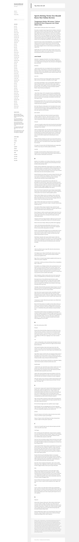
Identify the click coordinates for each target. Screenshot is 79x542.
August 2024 (16, 62)
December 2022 (16, 94)
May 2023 (15, 86)
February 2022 (16, 106)
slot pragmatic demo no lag (55, 529)
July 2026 (15, 26)
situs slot (15, 138)
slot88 (15, 152)
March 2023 (16, 89)
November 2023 (16, 76)
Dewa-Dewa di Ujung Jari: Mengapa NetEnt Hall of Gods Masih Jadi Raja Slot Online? (18, 119)
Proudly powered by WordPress (45, 539)
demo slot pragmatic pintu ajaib (39, 525)
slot (14, 144)
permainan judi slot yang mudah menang (48, 527)
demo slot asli (44, 523)
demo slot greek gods (45, 524)
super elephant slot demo (38, 531)
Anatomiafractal (18, 4)
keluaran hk (16, 150)
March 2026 (16, 31)
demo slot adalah (39, 523)
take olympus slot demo (56, 531)
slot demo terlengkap (47, 529)
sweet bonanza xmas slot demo (48, 531)
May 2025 (15, 47)
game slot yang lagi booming (49, 525)
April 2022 (15, 102)
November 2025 (16, 37)
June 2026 (15, 27)
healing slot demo (51, 526)
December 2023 (16, 75)
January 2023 (16, 93)
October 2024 (16, 58)
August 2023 (16, 81)
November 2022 (16, 96)
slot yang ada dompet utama (48, 530)
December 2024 (16, 55)
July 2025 (15, 44)
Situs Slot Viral (43, 520)
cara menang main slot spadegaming (51, 522)
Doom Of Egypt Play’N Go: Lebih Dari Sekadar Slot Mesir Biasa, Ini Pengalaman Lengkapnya (19, 131)
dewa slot (15, 158)
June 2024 (15, 65)
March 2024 (16, 70)
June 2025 (15, 45)
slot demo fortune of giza (40, 528)
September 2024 (16, 60)
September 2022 (16, 99)
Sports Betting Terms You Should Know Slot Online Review (47, 17)
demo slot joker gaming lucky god (54, 524)
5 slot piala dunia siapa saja (51, 520)
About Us (15, 11)
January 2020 (16, 107)
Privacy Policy (16, 14)
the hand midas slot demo (38, 532)
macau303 (15, 154)
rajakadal (15, 146)
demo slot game (39, 524)
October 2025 (16, 39)
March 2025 (16, 50)
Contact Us (15, 12)
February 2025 (16, 52)
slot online (15, 156)
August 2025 (16, 42)
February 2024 (16, 71)
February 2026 (16, 32)
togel (15, 142)
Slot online (15, 160)
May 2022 (15, 101)
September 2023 (16, 80)
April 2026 (15, 29)
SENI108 (15, 148)
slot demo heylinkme (48, 528)
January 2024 (16, 73)
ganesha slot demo (45, 526)
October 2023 (16, 78)
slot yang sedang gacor (57, 530)
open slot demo (39, 527)
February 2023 (16, 91)
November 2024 (16, 57)
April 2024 (15, 68)
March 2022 (16, 104)
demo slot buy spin (49, 523)
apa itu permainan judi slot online (53, 521)
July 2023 (15, 83)
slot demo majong (41, 529)
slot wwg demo (41, 530)
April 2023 (15, 88)
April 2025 (15, 49)
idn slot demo (56, 526)
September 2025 (16, 40)
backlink (15, 140)
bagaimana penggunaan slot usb (39, 522)
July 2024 (15, 63)
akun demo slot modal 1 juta (43, 521)
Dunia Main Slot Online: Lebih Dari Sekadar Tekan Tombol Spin (18, 127)
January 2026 (16, 34)
